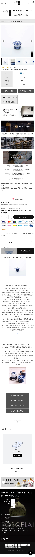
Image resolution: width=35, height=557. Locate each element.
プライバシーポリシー (22, 530)
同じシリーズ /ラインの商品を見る (17, 411)
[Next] (31, 41)
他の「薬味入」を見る (17, 406)
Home (2, 21)
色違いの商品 (9, 91)
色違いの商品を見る (17, 395)
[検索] (5, 3)
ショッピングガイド (7, 525)
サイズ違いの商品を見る (17, 400)
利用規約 (4, 533)
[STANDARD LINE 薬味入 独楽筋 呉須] (5, 61)
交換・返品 (16, 525)
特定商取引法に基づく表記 (8, 530)
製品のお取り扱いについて (8, 528)
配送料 (6, 204)
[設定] (29, 2)
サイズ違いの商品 (26, 91)
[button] (32, 2)
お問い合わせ (20, 528)
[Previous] (3, 41)
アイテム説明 (7, 242)
